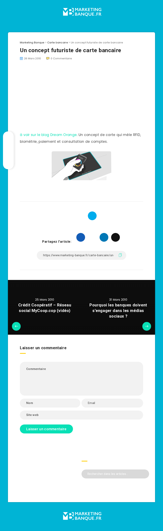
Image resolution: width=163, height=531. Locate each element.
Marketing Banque (32, 42)
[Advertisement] (48, 471)
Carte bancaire (57, 42)
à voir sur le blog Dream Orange (48, 134)
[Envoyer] (144, 473)
